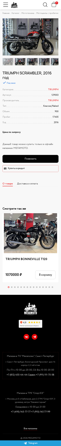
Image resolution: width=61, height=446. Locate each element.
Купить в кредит (16, 168)
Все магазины (30, 428)
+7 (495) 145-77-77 (21, 412)
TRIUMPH (53, 89)
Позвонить (30, 159)
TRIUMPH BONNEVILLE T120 (26, 259)
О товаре (8, 183)
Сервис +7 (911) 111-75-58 (41, 375)
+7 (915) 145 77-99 (40, 412)
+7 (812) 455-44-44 (17, 375)
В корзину (45, 275)
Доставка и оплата (27, 183)
